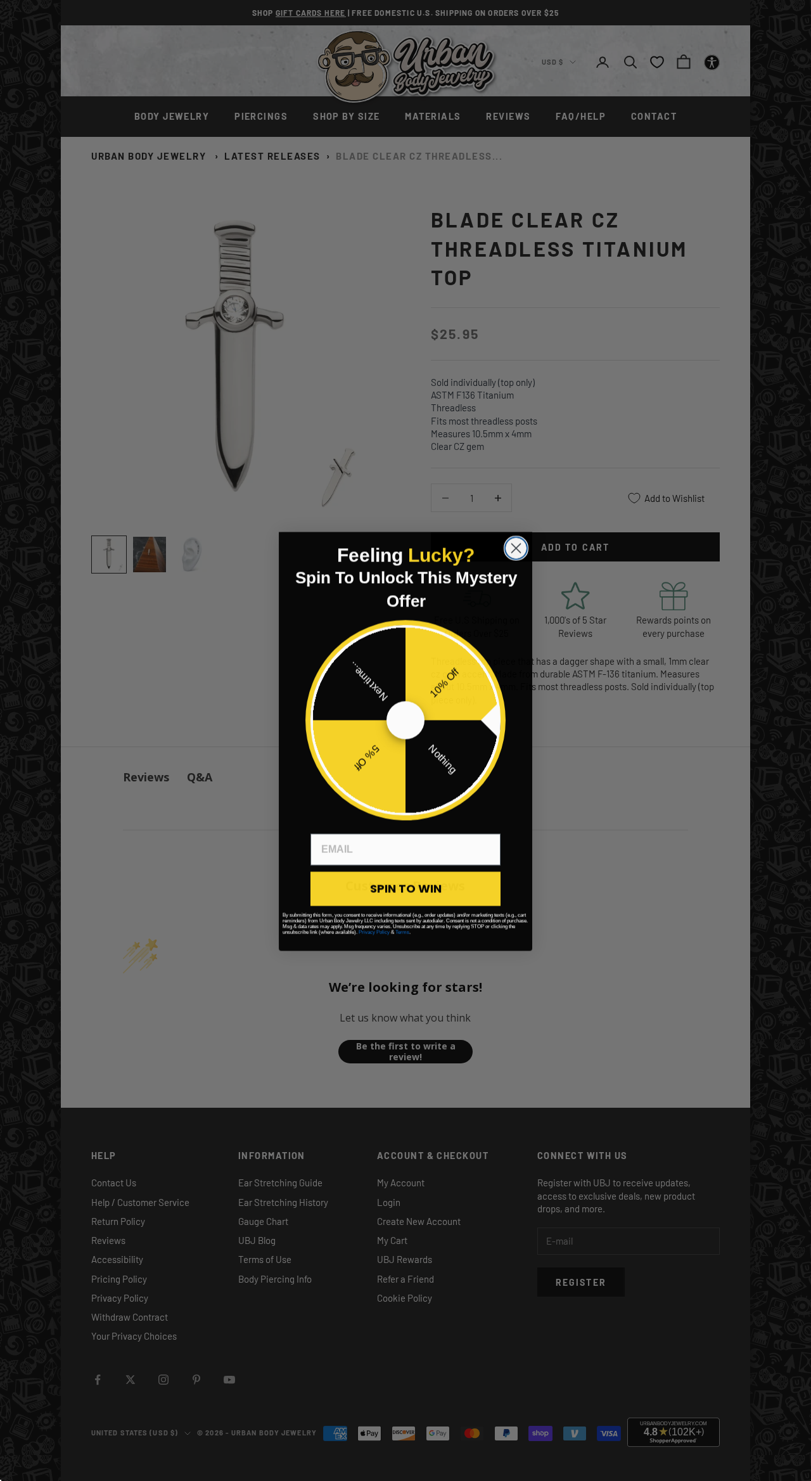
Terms (402, 931)
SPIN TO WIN (406, 887)
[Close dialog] (516, 547)
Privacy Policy (374, 931)
